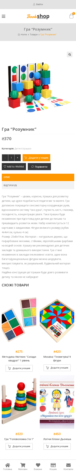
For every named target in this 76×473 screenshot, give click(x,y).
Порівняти (41, 166)
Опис (7, 177)
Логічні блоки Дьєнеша (57, 439)
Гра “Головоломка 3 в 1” (19, 439)
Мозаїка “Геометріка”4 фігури (57, 358)
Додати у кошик (38, 157)
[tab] (38, 177)
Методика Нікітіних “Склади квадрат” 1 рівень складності (19, 359)
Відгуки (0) (10, 185)
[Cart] (71, 16)
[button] (14, 166)
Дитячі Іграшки (22, 148)
